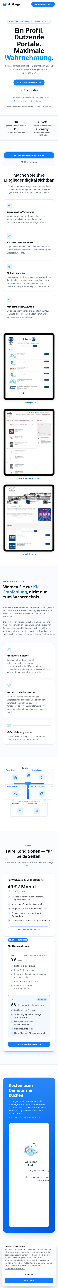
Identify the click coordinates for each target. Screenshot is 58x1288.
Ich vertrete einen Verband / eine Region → (29, 97)
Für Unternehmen (29, 162)
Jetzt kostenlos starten (27, 82)
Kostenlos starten (41, 4)
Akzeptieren (29, 1280)
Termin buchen (31, 90)
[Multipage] (12, 4)
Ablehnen (29, 1274)
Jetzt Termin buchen (27, 929)
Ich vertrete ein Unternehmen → (29, 101)
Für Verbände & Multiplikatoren (29, 155)
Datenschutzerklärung (15, 1268)
